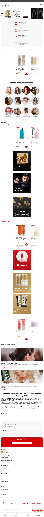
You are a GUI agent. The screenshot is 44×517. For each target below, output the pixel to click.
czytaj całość (5, 367)
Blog (2, 484)
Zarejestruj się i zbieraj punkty (9, 424)
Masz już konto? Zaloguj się (9, 426)
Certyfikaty (3, 494)
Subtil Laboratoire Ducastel (20, 237)
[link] (22, 13)
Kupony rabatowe (4, 481)
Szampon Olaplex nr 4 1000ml (15, 406)
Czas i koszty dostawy (5, 463)
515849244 (26, 503)
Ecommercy (40, 509)
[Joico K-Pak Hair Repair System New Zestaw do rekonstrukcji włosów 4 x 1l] (37, 60)
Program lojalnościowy (5, 476)
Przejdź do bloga (5, 346)
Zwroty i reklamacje (5, 455)
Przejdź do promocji (6, 221)
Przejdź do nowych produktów (8, 124)
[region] (22, 13)
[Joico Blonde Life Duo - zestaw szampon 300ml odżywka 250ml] (22, 60)
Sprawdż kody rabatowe (37, 510)
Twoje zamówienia (5, 452)
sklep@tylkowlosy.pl (36, 503)
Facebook (6, 431)
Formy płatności (4, 465)
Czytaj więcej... (5, 413)
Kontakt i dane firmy (5, 489)
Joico (16, 67)
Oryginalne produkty (5, 478)
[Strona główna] (6, 4)
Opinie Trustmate (4, 491)
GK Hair (32, 237)
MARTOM (17, 331)
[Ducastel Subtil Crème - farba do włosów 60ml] (22, 230)
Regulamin (3, 468)
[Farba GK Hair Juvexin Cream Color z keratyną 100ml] (37, 230)
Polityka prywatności (5, 470)
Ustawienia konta (4, 457)
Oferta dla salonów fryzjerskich (7, 497)
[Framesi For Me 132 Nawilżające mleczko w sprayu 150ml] (22, 133)
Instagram (7, 434)
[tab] (19, 17)
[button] (40, 4)
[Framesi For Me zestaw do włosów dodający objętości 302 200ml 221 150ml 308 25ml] (37, 133)
